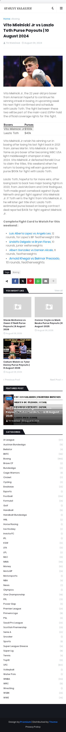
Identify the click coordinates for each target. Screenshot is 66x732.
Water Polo (33, 674)
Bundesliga (33, 468)
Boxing (16, 18)
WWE (33, 697)
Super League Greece (33, 646)
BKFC (33, 454)
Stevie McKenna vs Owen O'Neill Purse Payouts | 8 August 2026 (14, 325)
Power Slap (33, 603)
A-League (33, 439)
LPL (33, 552)
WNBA (33, 679)
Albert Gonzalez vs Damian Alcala (31, 250)
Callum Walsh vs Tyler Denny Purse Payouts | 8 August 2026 (16, 365)
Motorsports (33, 575)
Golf (33, 505)
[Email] (45, 281)
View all (59, 290)
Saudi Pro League (33, 622)
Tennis (33, 655)
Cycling (33, 482)
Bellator (33, 449)
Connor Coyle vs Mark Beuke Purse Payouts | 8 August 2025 (49, 323)
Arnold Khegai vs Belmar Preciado (34, 258)
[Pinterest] (30, 281)
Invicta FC (33, 533)
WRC (33, 683)
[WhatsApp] (38, 281)
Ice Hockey (33, 529)
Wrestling (33, 688)
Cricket (33, 477)
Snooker (33, 636)
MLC (33, 557)
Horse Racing (33, 524)
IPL (33, 538)
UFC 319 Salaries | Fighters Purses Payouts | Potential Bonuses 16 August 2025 (32, 412)
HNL (33, 519)
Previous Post (12, 379)
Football (33, 496)
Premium (25, 722)
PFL (33, 599)
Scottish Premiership (33, 627)
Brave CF (33, 463)
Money (33, 566)
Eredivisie (33, 486)
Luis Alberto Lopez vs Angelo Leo (30, 233)
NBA (33, 580)
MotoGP (33, 571)
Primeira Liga (33, 613)
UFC (33, 664)
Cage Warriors (33, 472)
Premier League (33, 608)
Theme (53, 722)
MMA (33, 561)
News (33, 585)
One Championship (33, 594)
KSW (33, 542)
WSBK (33, 692)
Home (6, 18)
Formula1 (33, 500)
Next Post (55, 379)
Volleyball (33, 669)
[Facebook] (15, 281)
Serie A (33, 632)
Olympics (33, 589)
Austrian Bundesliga (33, 444)
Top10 (33, 660)
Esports (33, 491)
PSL (33, 618)
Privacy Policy (33, 726)
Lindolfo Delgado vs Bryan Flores (30, 242)
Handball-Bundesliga (33, 514)
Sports (33, 641)
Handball (33, 510)
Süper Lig (33, 650)
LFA (33, 547)
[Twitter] (22, 281)
